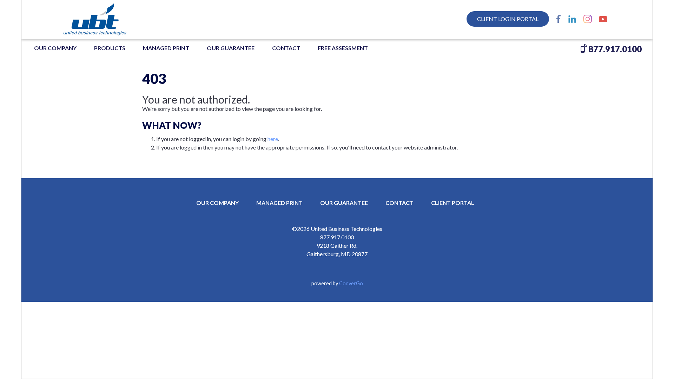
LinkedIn (572, 19)
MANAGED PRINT (166, 48)
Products (109, 48)
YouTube (603, 19)
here (272, 138)
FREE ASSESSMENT (343, 48)
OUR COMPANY (55, 48)
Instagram (587, 19)
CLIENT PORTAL (452, 202)
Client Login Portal (507, 18)
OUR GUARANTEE (231, 48)
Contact (286, 48)
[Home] (109, 19)
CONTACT (399, 202)
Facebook (558, 19)
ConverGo (351, 283)
